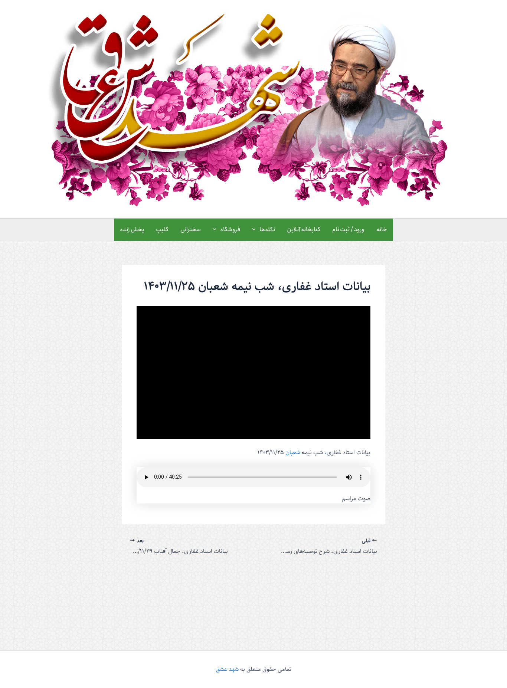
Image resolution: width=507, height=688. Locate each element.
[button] (255, 230)
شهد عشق (227, 669)
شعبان (292, 453)
